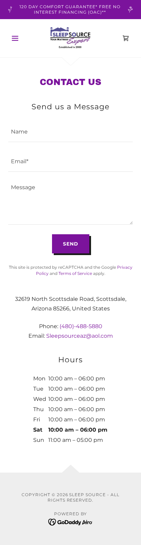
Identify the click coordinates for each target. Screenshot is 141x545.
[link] (70, 38)
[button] (17, 38)
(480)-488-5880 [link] (81, 326)
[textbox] (70, 131)
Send (70, 244)
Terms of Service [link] (75, 273)
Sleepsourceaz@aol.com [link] (79, 336)
